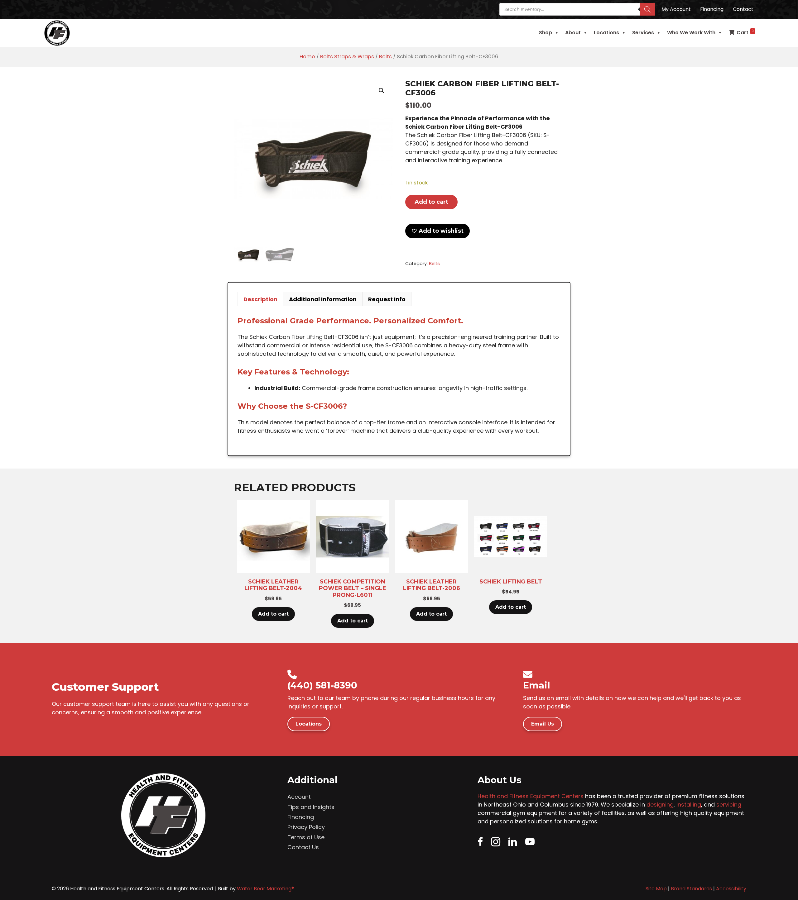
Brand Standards (691, 888)
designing (660, 804)
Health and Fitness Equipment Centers (531, 796)
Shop (545, 32)
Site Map (656, 888)
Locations (606, 32)
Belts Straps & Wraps (347, 56)
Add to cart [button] (273, 614)
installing (688, 804)
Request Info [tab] (387, 299)
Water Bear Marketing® (265, 888)
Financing (300, 817)
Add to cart (431, 201)
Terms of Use (305, 837)
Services (643, 32)
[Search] (647, 9)
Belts (385, 56)
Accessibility (731, 888)
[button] (381, 90)
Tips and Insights (310, 807)
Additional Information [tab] (323, 299)
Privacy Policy (306, 827)
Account (299, 797)
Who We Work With (691, 32)
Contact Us (303, 847)
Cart (745, 32)
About (573, 32)
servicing (728, 804)
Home (307, 56)
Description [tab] (260, 299)
